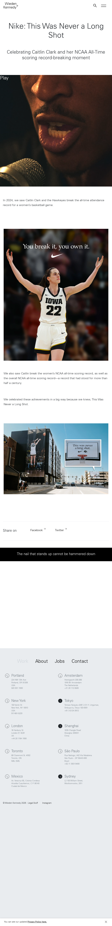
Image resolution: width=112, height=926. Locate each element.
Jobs (60, 661)
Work (22, 661)
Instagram (46, 803)
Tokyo (68, 701)
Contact (80, 661)
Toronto (17, 751)
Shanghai (71, 726)
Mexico (17, 777)
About (41, 661)
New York (18, 701)
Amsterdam (73, 676)
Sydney (70, 777)
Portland (17, 676)
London (17, 726)
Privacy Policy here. (37, 922)
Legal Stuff (33, 803)
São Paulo (72, 751)
